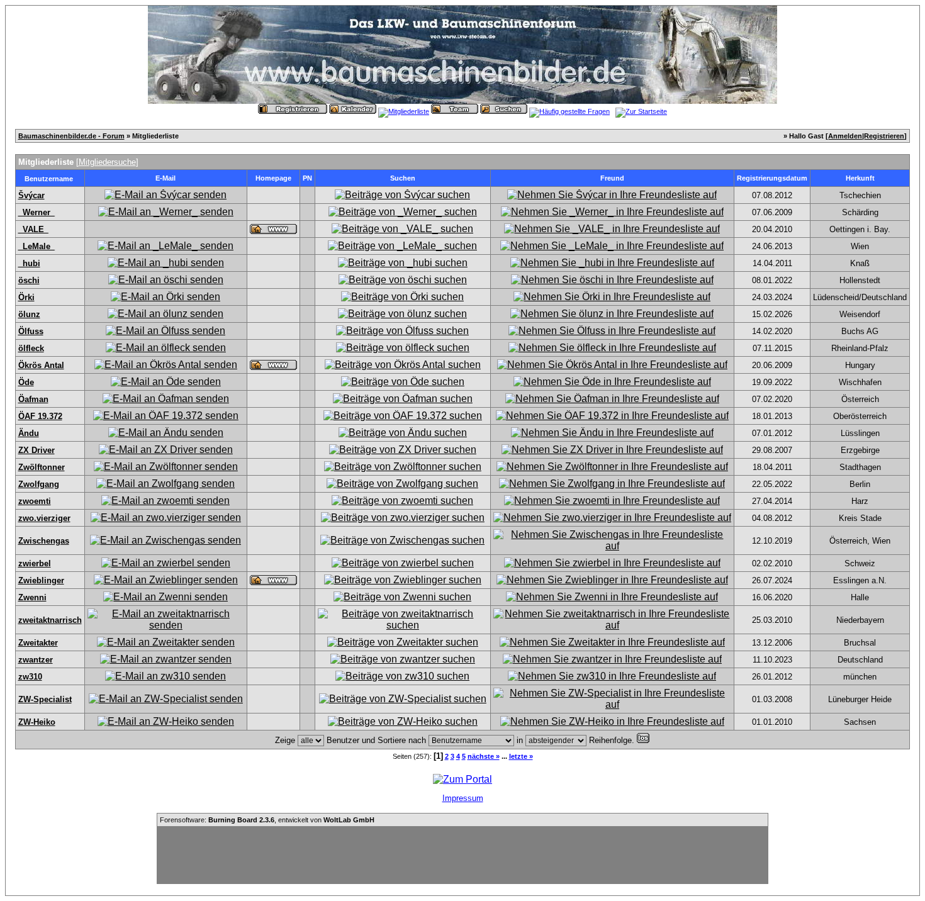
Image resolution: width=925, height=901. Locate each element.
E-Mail (165, 178)
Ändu (28, 433)
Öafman (33, 399)
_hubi (29, 263)
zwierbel (34, 563)
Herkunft (860, 178)
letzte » (521, 756)
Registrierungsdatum (772, 178)
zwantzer (35, 659)
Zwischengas (43, 541)
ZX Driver (36, 450)
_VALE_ (33, 229)
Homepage (273, 178)
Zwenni (32, 597)
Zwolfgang (38, 484)
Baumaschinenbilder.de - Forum (71, 136)
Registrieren (884, 136)
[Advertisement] (462, 855)
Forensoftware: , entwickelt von (267, 820)
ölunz (29, 314)
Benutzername (49, 178)
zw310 (30, 676)
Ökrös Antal (41, 365)
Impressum (462, 798)
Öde (26, 382)
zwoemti (34, 501)
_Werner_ (36, 212)
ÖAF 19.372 (40, 416)
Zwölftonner (41, 467)
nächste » (484, 756)
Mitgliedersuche (107, 162)
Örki (26, 297)
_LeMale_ (36, 246)
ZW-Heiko (36, 722)
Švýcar (31, 195)
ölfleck (31, 348)
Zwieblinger (41, 580)
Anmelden (845, 136)
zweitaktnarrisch (50, 620)
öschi (29, 280)
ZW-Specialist (45, 699)
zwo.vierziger (44, 518)
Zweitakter (38, 642)
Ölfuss (30, 331)
